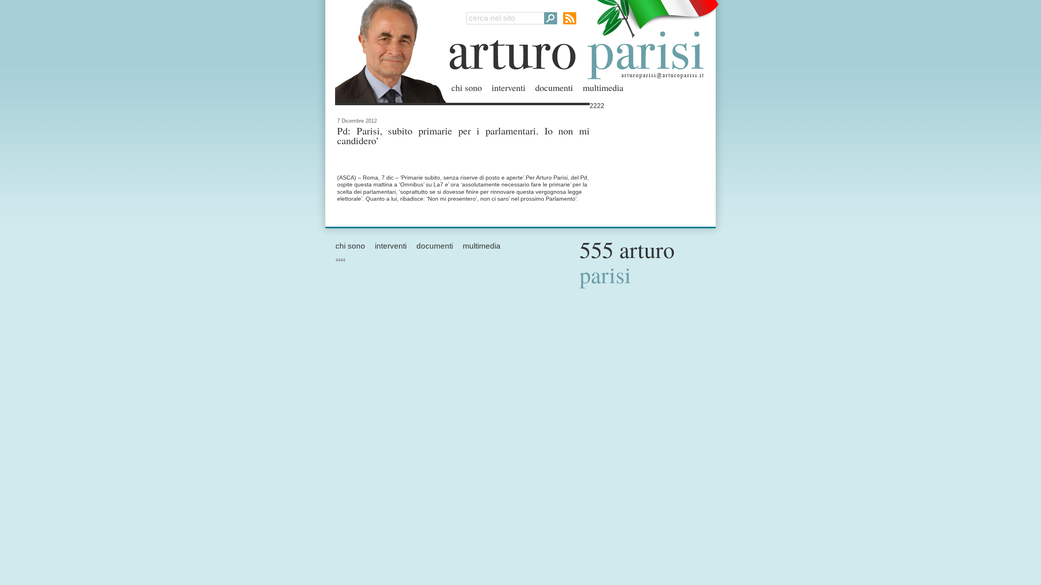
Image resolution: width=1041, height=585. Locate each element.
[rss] (569, 18)
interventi (508, 87)
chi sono (466, 87)
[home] (388, 50)
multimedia (603, 87)
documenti (554, 87)
